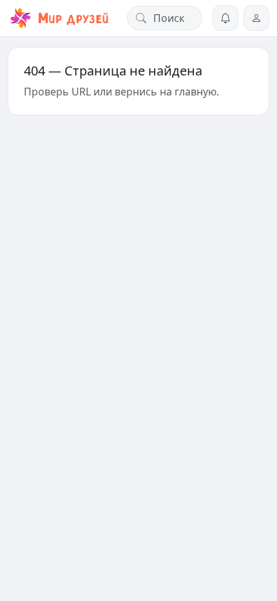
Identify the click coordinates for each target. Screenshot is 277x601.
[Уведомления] (225, 18)
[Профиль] (256, 18)
